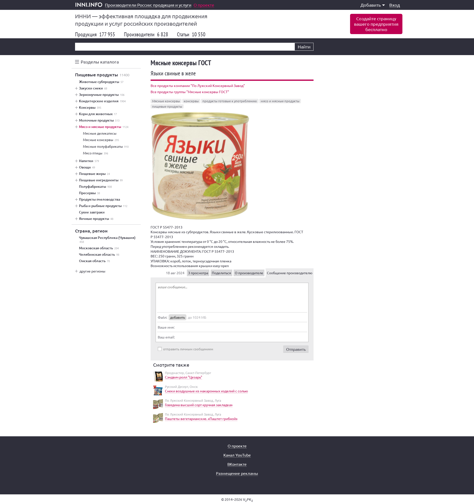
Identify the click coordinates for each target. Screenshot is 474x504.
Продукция (95, 34)
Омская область (94, 261)
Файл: (162, 317)
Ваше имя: (166, 327)
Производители (146, 34)
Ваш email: (166, 337)
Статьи (191, 34)
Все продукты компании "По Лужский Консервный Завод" (198, 85)
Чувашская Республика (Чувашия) (107, 240)
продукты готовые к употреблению (229, 101)
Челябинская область (99, 254)
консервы (191, 101)
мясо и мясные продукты (280, 101)
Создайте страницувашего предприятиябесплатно (376, 24)
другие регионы (92, 271)
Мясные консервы (166, 101)
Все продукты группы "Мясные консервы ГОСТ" (190, 91)
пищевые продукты (167, 106)
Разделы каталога (100, 61)
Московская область (99, 248)
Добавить (370, 4)
